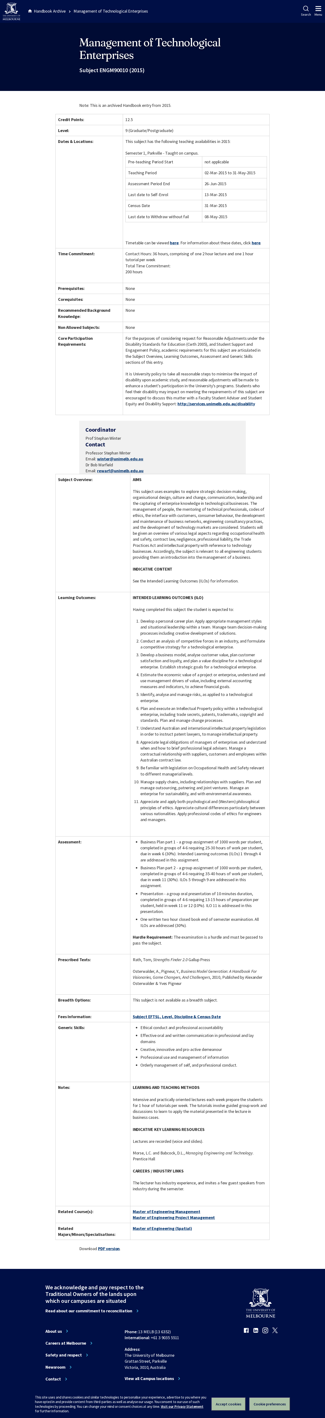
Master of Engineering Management (166, 1211)
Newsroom (55, 1367)
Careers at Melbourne (65, 1343)
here (174, 243)
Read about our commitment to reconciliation (88, 1311)
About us (53, 1331)
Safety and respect (63, 1355)
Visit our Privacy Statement (182, 1406)
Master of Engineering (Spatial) (162, 1228)
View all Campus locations (149, 1378)
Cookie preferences (270, 1404)
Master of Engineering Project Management (174, 1217)
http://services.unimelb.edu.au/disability (216, 403)
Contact (53, 1379)
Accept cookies (228, 1404)
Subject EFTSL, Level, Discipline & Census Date (177, 1016)
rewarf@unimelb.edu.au (120, 471)
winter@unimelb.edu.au (120, 459)
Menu (318, 14)
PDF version (109, 1248)
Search (306, 14)
